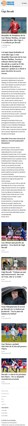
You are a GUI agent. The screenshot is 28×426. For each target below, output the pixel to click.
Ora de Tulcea (4, 413)
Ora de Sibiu (4, 410)
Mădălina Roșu (6, 45)
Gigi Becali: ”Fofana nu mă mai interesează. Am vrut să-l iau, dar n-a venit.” (13, 274)
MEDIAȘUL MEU (5, 393)
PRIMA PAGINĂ (4, 391)
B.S (4, 250)
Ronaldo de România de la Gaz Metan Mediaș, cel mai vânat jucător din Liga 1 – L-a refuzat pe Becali (13, 39)
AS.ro (18, 87)
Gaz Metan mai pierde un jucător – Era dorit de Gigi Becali (13, 245)
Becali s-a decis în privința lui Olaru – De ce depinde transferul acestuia (13, 376)
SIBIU (2, 401)
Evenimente (4, 396)
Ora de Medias (4, 415)
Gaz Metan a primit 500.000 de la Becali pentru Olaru (14, 346)
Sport (2, 399)
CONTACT (3, 404)
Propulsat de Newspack (9, 423)
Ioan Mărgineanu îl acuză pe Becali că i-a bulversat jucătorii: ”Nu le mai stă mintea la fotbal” (13, 310)
